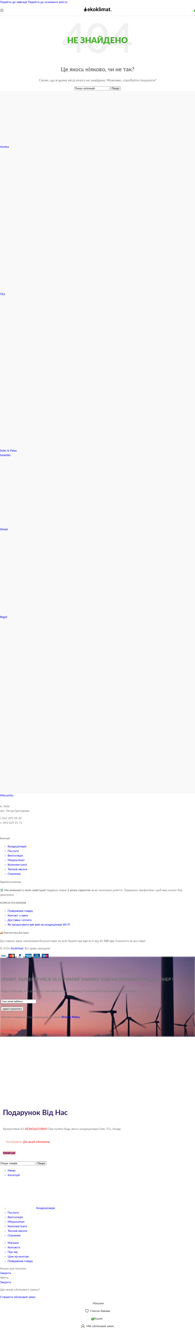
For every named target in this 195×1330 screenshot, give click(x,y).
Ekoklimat (17, 948)
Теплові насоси (17, 869)
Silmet (4, 529)
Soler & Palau (8, 450)
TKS (2, 294)
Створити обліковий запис (18, 1297)
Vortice (4, 147)
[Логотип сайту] (97, 13)
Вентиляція (15, 855)
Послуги (13, 851)
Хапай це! (9, 1153)
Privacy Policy (71, 1017)
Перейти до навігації (14, 2)
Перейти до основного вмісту (48, 2)
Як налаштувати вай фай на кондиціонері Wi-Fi (39, 924)
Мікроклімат (16, 860)
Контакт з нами (18, 915)
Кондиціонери (17, 846)
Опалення (14, 874)
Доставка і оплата (19, 920)
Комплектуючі (17, 864)
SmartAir (5, 455)
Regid (3, 617)
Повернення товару (20, 911)
